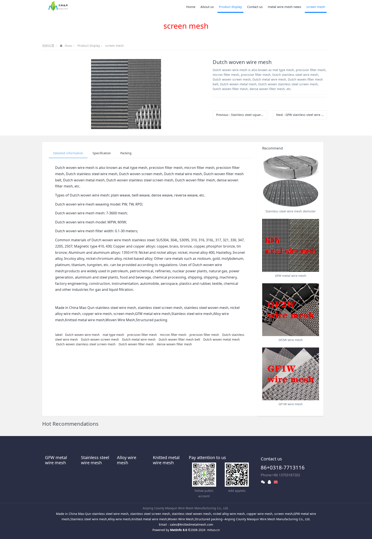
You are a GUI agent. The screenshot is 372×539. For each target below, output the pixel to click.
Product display (89, 46)
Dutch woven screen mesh (100, 339)
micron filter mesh (173, 335)
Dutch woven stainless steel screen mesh (86, 344)
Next (301, 115)
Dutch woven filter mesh (136, 344)
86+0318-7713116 (283, 467)
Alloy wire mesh (126, 460)
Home (190, 7)
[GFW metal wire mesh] (290, 245)
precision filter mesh (142, 335)
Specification (102, 153)
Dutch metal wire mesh (139, 339)
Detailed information (68, 153)
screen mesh (114, 46)
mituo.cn (213, 530)
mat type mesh (113, 335)
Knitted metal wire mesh (166, 460)
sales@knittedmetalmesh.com (191, 524)
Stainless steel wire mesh (95, 460)
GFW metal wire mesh (56, 460)
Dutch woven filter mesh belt (179, 339)
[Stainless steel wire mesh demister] (290, 181)
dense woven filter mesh (174, 344)
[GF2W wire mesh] (290, 309)
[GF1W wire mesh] (290, 373)
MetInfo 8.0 (178, 530)
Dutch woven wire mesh (82, 335)
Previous (241, 115)
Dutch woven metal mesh (221, 339)
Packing (126, 153)
